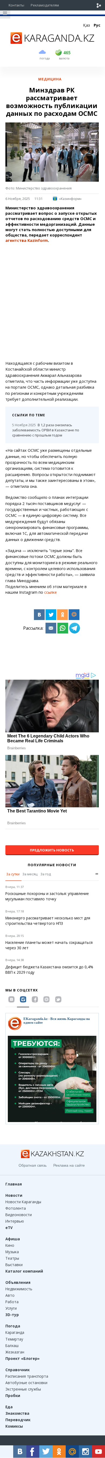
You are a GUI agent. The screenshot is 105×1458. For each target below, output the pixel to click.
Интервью (14, 1221)
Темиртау (14, 1339)
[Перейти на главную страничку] (52, 42)
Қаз (86, 25)
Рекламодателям (45, 5)
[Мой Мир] (74, 614)
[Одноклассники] (62, 614)
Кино (9, 1245)
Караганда (14, 1332)
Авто (10, 1295)
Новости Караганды (23, 1201)
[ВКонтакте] (39, 614)
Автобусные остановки (26, 1382)
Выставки (14, 1264)
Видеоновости (18, 1214)
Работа (12, 1301)
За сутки (13, 874)
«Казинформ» (70, 198)
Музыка (12, 1251)
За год (45, 874)
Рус (97, 25)
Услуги (11, 1308)
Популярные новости (52, 864)
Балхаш (12, 1345)
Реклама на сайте (69, 1165)
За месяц (29, 874)
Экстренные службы (23, 1389)
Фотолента (15, 1208)
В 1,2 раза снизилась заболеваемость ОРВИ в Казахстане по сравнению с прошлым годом (45, 430)
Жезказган (14, 1352)
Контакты (16, 5)
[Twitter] (51, 614)
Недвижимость (18, 1288)
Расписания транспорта (26, 1376)
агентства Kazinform (26, 240)
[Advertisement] (52, 302)
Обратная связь (33, 1165)
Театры (12, 1258)
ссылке (50, 592)
